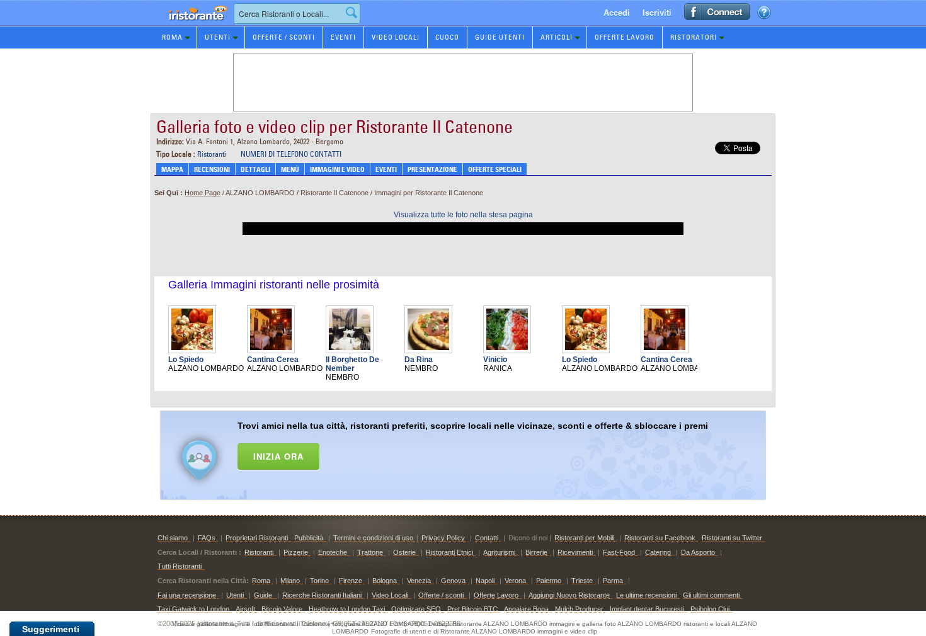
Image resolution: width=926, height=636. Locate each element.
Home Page (202, 192)
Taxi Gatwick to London (193, 609)
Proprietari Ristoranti (257, 538)
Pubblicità (308, 538)
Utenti (218, 37)
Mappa (172, 169)
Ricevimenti (575, 552)
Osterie (404, 552)
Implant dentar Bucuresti (647, 609)
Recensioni (212, 169)
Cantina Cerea (273, 359)
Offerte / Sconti (284, 37)
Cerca (351, 12)
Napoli (485, 580)
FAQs (206, 538)
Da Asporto (698, 552)
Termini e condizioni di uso (373, 538)
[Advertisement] (479, 453)
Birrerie (536, 552)
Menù (290, 169)
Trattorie (370, 552)
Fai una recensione (186, 595)
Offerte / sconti (441, 595)
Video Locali (396, 37)
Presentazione (432, 169)
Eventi (343, 37)
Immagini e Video (337, 169)
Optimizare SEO (416, 609)
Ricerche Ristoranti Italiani (322, 595)
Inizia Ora (278, 456)
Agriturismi (499, 552)
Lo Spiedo (185, 359)
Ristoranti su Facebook (659, 538)
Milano (290, 580)
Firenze (350, 580)
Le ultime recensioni (646, 595)
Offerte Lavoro (624, 37)
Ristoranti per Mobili (584, 538)
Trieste (582, 580)
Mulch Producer (579, 609)
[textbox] (297, 13)
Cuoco (447, 37)
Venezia (419, 580)
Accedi (616, 12)
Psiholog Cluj (709, 609)
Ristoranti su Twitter (732, 538)
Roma (172, 37)
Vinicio (495, 359)
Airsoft (245, 609)
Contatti (486, 538)
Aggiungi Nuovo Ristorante (569, 595)
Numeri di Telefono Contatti (291, 154)
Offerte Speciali (495, 169)
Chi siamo (172, 538)
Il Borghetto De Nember (352, 364)
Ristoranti (211, 154)
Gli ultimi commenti (711, 595)
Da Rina (418, 359)
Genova (453, 580)
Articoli (556, 37)
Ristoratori (693, 37)
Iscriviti (657, 12)
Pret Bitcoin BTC (472, 609)
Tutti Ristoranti (179, 566)
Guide (264, 595)
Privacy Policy (443, 538)
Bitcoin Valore (281, 609)
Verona (515, 580)
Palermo (548, 580)
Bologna (384, 580)
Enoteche (332, 552)
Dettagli (255, 169)
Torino (319, 580)
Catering (658, 552)
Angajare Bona (526, 609)
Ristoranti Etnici (449, 552)
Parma (613, 580)
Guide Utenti (500, 37)
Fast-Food (619, 552)
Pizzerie (295, 552)
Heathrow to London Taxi (347, 609)
